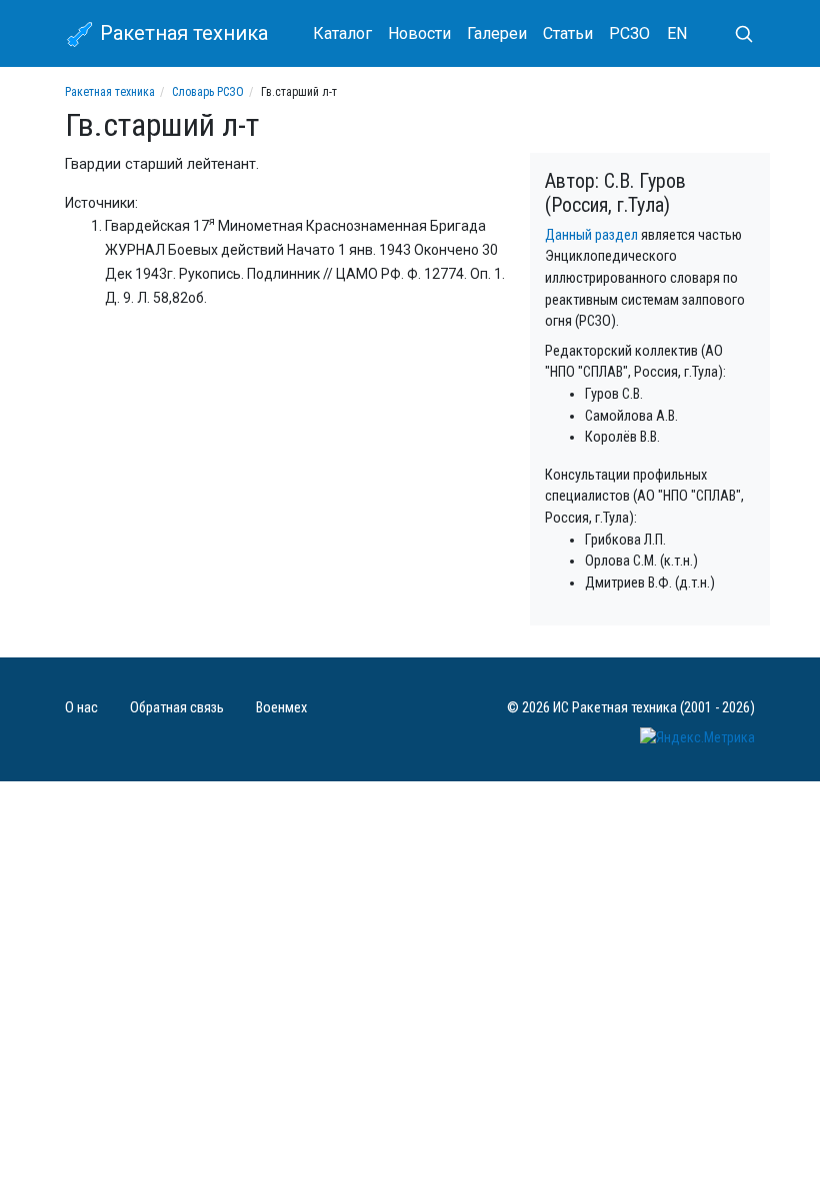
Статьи (568, 33)
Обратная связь (177, 707)
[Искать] (736, 34)
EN (677, 33)
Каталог (342, 33)
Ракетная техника (181, 33)
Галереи (497, 33)
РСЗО (629, 33)
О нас (81, 707)
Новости (419, 33)
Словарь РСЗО (208, 92)
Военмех (281, 707)
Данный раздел (591, 235)
